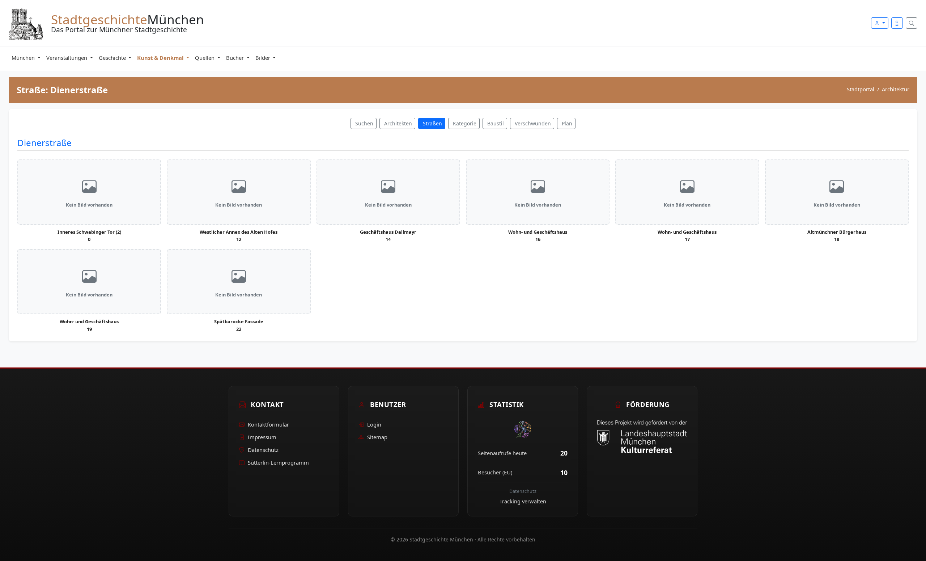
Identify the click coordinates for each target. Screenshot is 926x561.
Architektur (895, 89)
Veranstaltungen (67, 57)
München (24, 57)
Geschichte (113, 57)
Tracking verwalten (523, 501)
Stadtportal (860, 89)
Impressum (262, 437)
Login (374, 424)
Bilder (263, 57)
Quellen (205, 57)
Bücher (235, 57)
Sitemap (377, 437)
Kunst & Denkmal (161, 57)
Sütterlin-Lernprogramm (278, 462)
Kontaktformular (268, 424)
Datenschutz (263, 449)
